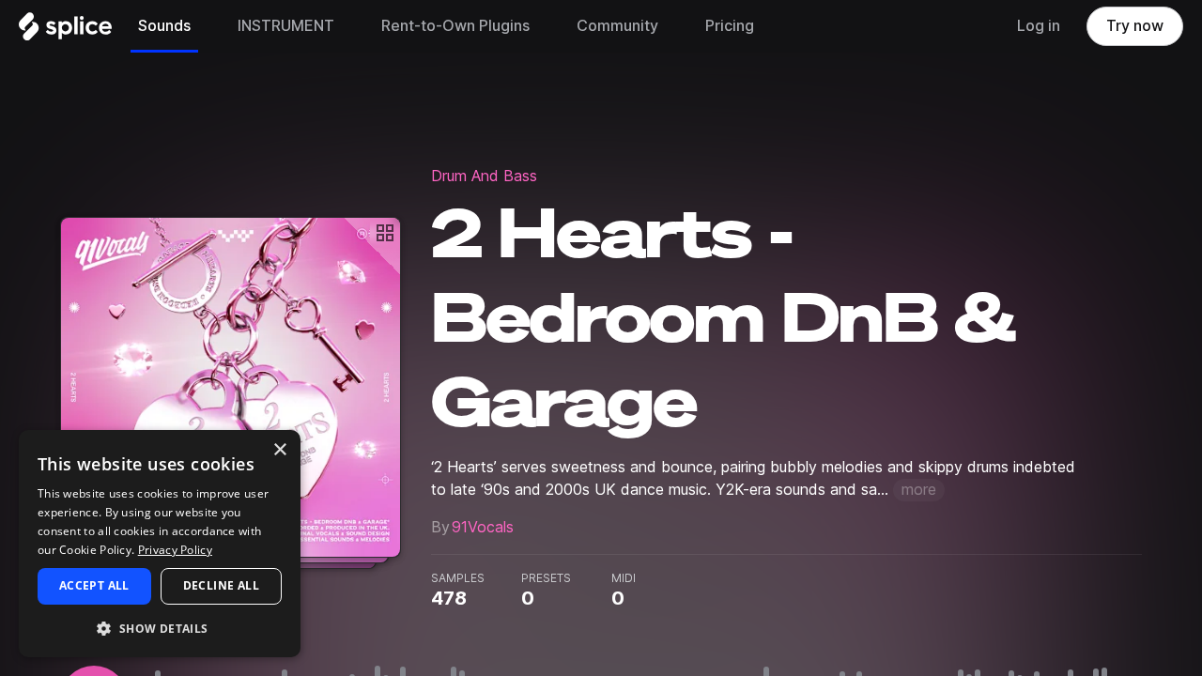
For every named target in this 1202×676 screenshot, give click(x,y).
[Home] (65, 31)
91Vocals (483, 527)
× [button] (279, 450)
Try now (1134, 26)
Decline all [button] (221, 585)
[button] (160, 627)
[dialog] (159, 543)
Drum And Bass (484, 176)
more (919, 490)
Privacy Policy (175, 550)
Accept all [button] (94, 585)
